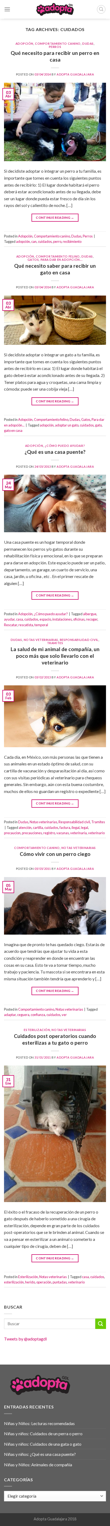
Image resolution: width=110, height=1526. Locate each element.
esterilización (14, 1282)
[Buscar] (101, 9)
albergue (89, 614)
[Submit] (100, 1324)
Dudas (88, 43)
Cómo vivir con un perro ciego (55, 854)
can (34, 241)
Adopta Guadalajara (75, 74)
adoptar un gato (66, 425)
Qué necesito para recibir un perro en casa (55, 56)
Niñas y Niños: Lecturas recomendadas (39, 1423)
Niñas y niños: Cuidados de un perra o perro (43, 1433)
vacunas (62, 833)
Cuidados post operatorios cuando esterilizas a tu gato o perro (55, 1039)
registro (49, 833)
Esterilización (37, 1030)
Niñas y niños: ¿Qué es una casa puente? (40, 1454)
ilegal (76, 827)
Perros (55, 46)
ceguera (23, 1015)
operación (43, 1282)
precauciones (32, 833)
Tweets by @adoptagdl (25, 1338)
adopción (23, 241)
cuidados (45, 241)
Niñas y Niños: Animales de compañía (38, 1464)
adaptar (10, 1015)
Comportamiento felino (58, 256)
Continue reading (55, 218)
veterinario (96, 833)
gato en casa (13, 430)
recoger (91, 619)
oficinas (79, 619)
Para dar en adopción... (62, 259)
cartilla (38, 827)
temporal (41, 625)
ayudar (9, 619)
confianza (38, 1015)
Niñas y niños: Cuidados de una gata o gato (42, 1443)
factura (65, 827)
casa (19, 619)
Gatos (33, 259)
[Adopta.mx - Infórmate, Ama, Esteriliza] (55, 9)
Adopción (24, 43)
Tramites (55, 643)
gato (98, 425)
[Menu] (7, 9)
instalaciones (62, 619)
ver (64, 1015)
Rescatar (10, 625)
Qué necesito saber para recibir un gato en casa (55, 269)
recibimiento (72, 241)
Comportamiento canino (58, 43)
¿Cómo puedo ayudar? (65, 445)
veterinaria (78, 833)
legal (84, 827)
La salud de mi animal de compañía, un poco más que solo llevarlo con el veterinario (55, 656)
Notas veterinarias (41, 639)
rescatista (25, 625)
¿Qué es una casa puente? (55, 452)
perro (57, 241)
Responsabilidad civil (79, 639)
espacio (45, 619)
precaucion (12, 833)
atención (25, 827)
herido (30, 1282)
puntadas (60, 1282)
